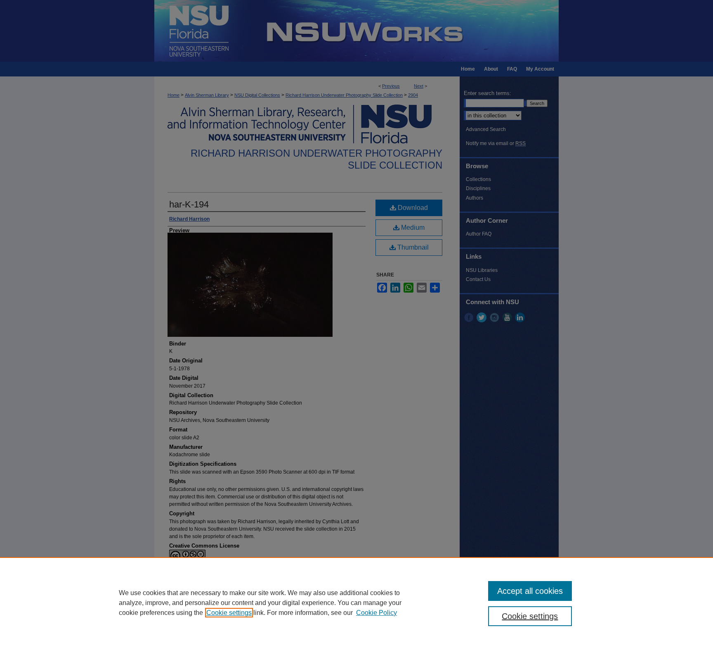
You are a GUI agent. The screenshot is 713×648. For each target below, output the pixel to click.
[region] (356, 602)
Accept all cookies (530, 591)
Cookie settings (229, 612)
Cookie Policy (376, 612)
